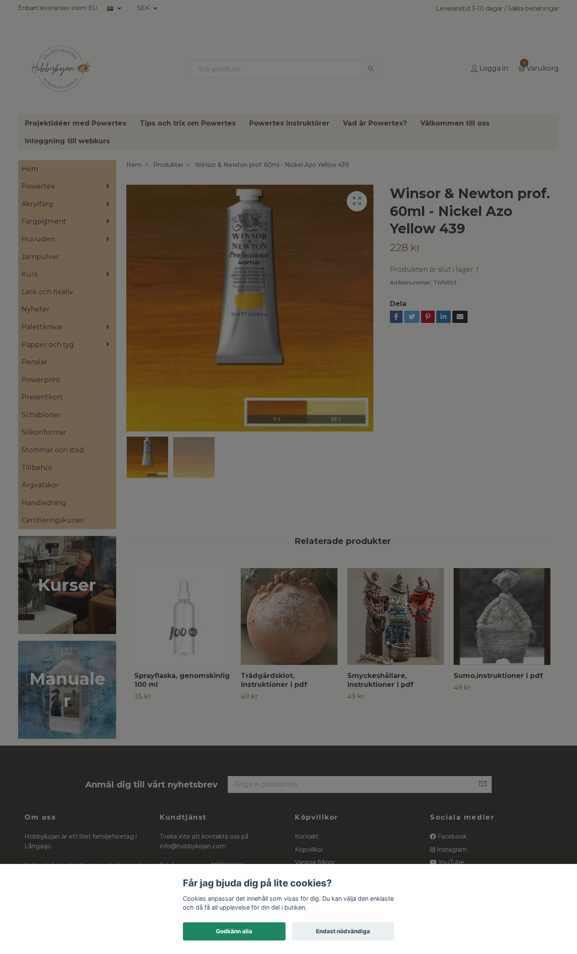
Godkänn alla (234, 931)
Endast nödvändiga (343, 931)
